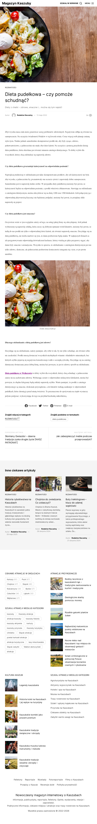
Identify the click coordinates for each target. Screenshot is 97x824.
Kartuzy (12, 579)
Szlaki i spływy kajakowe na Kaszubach (69, 703)
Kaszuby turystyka (34, 628)
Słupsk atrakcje (25, 633)
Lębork (29, 593)
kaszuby (10, 614)
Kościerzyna (14, 589)
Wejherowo (13, 598)
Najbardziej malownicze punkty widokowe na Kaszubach (76, 629)
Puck (26, 579)
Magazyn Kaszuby (16, 3)
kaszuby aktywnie (14, 623)
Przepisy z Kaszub (29, 784)
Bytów (30, 589)
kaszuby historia (32, 619)
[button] (89, 3)
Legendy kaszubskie (29, 685)
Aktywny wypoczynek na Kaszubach (68, 685)
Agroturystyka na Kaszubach (64, 680)
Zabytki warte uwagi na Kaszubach (67, 717)
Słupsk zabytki (13, 647)
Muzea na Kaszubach (61, 694)
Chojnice (12, 584)
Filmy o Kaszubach (74, 779)
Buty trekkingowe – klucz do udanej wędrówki (76, 502)
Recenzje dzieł (47, 784)
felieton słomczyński (32, 647)
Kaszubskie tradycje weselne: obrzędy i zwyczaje (29, 762)
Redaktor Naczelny (25, 115)
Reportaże (30, 779)
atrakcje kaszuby (14, 619)
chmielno (10, 633)
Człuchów (13, 593)
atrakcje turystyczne (15, 642)
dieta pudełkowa (59, 419)
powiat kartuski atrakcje (17, 637)
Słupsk (27, 584)
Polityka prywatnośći (67, 784)
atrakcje (10, 651)
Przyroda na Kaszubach (62, 708)
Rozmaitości (10, 87)
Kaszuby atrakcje (26, 614)
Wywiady (42, 779)
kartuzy (30, 623)
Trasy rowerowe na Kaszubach (65, 698)
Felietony (18, 779)
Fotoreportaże (56, 779)
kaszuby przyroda (14, 628)
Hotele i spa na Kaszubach (63, 689)
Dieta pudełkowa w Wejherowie (18, 373)
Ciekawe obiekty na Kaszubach (65, 712)
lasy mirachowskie (36, 642)
